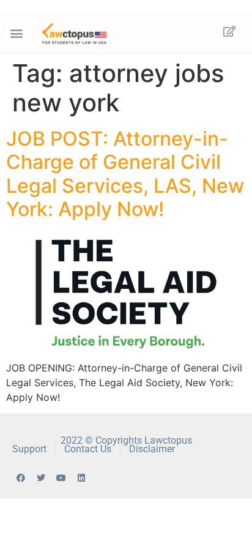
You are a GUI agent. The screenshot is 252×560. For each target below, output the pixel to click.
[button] (16, 33)
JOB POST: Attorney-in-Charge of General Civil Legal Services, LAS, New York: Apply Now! (125, 174)
